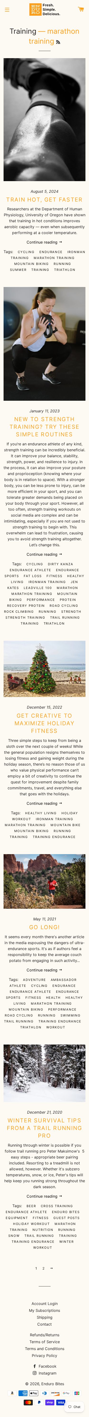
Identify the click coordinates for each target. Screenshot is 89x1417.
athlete (17, 986)
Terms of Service (44, 1341)
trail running (65, 617)
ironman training (47, 582)
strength (71, 611)
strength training (25, 617)
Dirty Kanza (60, 564)
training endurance (54, 837)
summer (18, 270)
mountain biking (31, 264)
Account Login (45, 1303)
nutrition (43, 1230)
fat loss (33, 576)
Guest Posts (66, 1218)
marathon (67, 588)
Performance (41, 600)
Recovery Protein (26, 605)
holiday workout (31, 1224)
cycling (26, 252)
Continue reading (43, 242)
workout (55, 1027)
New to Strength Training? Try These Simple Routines (44, 427)
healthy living (41, 813)
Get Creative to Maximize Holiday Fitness (44, 723)
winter (66, 1241)
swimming (71, 1015)
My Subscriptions (44, 1310)
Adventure (34, 980)
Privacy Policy (44, 1355)
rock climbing (19, 611)
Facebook (46, 1366)
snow (14, 1236)
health (53, 997)
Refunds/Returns (44, 1334)
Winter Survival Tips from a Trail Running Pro (44, 1128)
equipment (17, 1218)
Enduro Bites (66, 1212)
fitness (54, 576)
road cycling (64, 605)
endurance (51, 252)
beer (31, 1206)
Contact (44, 1324)
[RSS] (58, 42)
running (62, 264)
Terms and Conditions (44, 1348)
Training (22, 31)
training (40, 270)
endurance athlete (30, 570)
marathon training (54, 258)
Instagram (46, 1373)
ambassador (64, 980)
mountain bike (66, 825)
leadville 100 (38, 588)
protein (68, 600)
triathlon (64, 270)
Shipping (44, 1317)
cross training (57, 1206)
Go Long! (44, 927)
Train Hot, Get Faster (44, 199)
